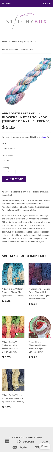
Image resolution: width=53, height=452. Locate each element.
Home (4, 41)
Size (4, 143)
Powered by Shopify (34, 437)
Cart (49, 3)
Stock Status (7, 155)
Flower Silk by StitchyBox (22, 41)
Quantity (5, 167)
